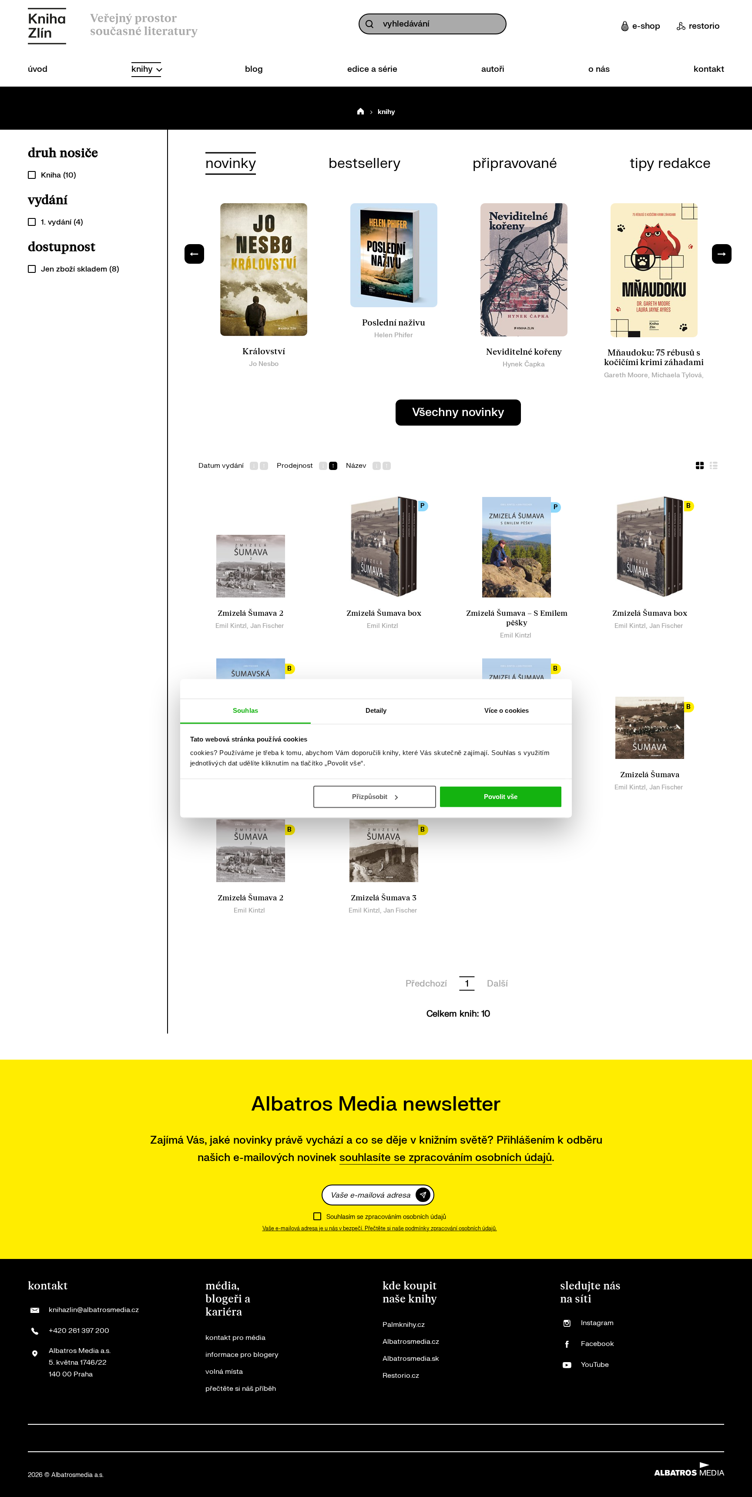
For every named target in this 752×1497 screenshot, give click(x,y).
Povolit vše (500, 796)
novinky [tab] (230, 163)
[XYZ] (99, 1438)
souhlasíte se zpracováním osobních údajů (445, 1158)
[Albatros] (41, 1438)
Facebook (597, 1343)
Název (356, 466)
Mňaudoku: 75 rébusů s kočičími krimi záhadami (654, 358)
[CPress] (245, 1438)
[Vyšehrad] (390, 1438)
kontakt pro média (235, 1337)
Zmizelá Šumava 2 (250, 613)
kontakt (709, 69)
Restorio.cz (401, 1375)
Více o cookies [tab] (506, 710)
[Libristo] (623, 1438)
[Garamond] (594, 1438)
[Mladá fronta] (565, 1438)
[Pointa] (536, 1438)
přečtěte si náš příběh (240, 1388)
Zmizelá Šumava (650, 774)
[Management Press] (215, 1438)
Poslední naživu (393, 323)
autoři (492, 69)
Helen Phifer (393, 335)
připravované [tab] (515, 163)
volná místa (224, 1371)
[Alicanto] (332, 1438)
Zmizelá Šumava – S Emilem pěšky (516, 618)
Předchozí (426, 983)
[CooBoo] (128, 1438)
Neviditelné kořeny (524, 352)
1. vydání (62, 222)
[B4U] (274, 1438)
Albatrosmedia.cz (411, 1341)
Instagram (597, 1323)
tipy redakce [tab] (670, 163)
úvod (37, 69)
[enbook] (681, 1438)
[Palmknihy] (478, 1438)
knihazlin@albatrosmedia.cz (94, 1310)
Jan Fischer (267, 626)
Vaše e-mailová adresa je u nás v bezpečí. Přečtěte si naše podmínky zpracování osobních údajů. (379, 1228)
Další (497, 983)
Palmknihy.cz (404, 1324)
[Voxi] (157, 1438)
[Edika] (361, 1438)
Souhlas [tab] (245, 710)
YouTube (595, 1364)
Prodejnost (295, 466)
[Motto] (70, 1438)
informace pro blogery (242, 1354)
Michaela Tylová (676, 375)
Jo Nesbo (264, 364)
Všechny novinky (458, 412)
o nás (599, 69)
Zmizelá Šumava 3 (383, 898)
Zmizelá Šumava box (383, 613)
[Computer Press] (187, 1438)
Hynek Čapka (524, 364)
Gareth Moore (626, 375)
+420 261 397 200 (79, 1330)
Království (263, 351)
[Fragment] (303, 1438)
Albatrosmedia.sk (411, 1358)
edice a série (372, 69)
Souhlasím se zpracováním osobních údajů (386, 1217)
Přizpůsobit (369, 796)
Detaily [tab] (376, 710)
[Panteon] (507, 1438)
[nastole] (419, 1438)
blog (254, 69)
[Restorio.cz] (711, 1438)
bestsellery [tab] (364, 163)
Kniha (58, 175)
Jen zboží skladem (80, 269)
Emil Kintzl (231, 626)
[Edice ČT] (449, 1438)
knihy (143, 69)
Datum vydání (221, 466)
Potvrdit (423, 1195)
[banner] (47, 26)
